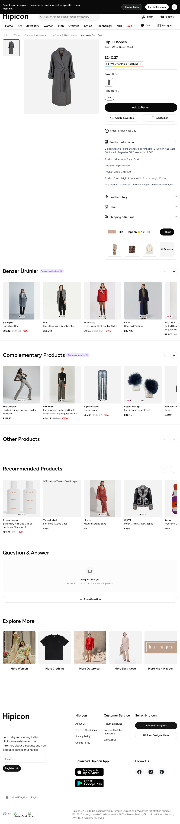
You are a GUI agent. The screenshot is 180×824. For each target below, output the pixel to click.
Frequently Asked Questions (113, 732)
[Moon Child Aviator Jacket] (143, 498)
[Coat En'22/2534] (143, 300)
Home (9, 26)
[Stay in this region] (174, 7)
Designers (168, 25)
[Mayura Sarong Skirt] (102, 498)
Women (48, 26)
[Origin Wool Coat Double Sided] (102, 300)
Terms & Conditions (86, 730)
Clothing (28, 35)
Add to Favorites (124, 117)
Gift (148, 25)
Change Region (131, 7)
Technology (104, 26)
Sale (129, 26)
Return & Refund (113, 723)
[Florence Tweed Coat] (62, 498)
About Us (80, 723)
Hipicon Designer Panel (156, 735)
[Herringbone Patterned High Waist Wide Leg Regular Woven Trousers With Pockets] (62, 384)
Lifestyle (73, 26)
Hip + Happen (70, 35)
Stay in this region (157, 7)
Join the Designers (156, 725)
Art (20, 26)
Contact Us (110, 739)
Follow (167, 231)
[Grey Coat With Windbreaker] (62, 300)
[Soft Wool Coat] (21, 300)
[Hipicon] (15, 17)
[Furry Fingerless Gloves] (143, 384)
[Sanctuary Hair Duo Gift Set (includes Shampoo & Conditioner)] (21, 498)
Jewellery (32, 26)
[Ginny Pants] (102, 384)
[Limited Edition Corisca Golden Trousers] (21, 384)
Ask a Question (92, 599)
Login (150, 16)
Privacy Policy (82, 736)
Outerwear (41, 35)
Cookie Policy (82, 742)
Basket (170, 16)
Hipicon (6, 35)
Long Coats (55, 35)
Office (88, 26)
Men (61, 26)
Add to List (162, 117)
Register (10, 768)
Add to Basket (141, 107)
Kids (119, 26)
